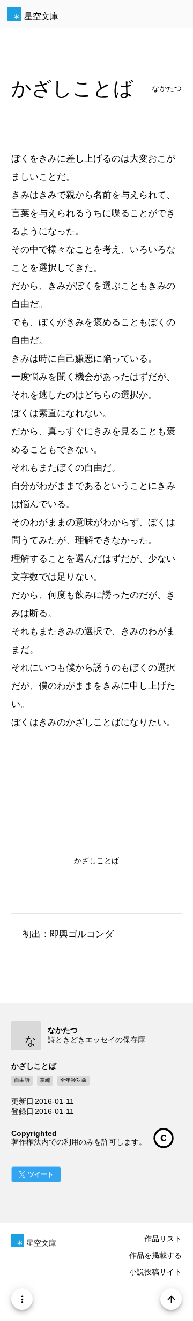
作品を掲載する (155, 1255)
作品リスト (163, 1238)
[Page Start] (171, 1299)
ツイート (41, 1174)
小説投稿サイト (155, 1272)
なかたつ (167, 89)
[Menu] (22, 1299)
